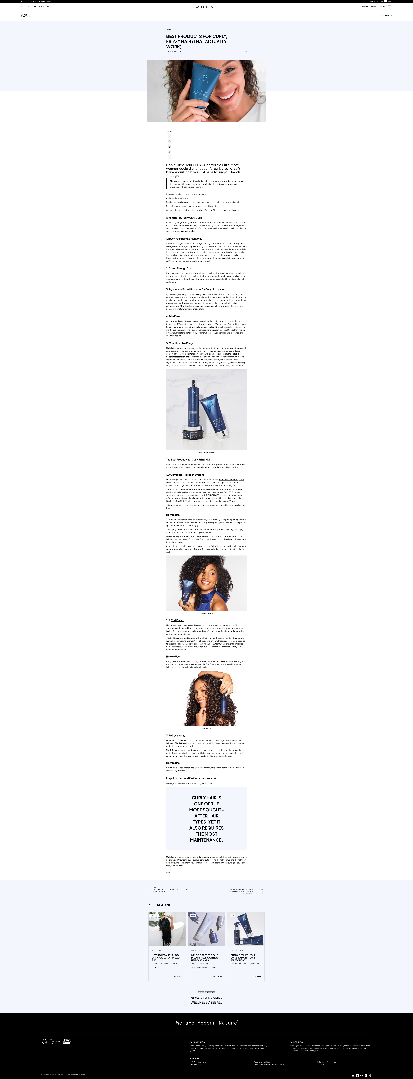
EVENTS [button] (365, 6)
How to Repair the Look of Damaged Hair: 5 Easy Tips (166, 958)
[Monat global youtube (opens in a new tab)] (361, 1075)
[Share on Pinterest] (169, 146)
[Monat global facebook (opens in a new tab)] (356, 1075)
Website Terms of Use (262, 1062)
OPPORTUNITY (38, 6)
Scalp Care (204, 964)
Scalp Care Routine (200, 967)
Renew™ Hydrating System (206, 452)
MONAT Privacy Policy (198, 1062)
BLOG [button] (382, 6)
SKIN (216, 998)
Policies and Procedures (326, 1062)
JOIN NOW (34, 1)
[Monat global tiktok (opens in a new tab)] (369, 1075)
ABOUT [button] (374, 6)
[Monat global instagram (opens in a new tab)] (352, 1075)
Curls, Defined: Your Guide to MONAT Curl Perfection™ (243, 958)
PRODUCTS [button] (25, 6)
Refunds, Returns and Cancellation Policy (270, 1064)
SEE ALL (216, 1002)
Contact (320, 1064)
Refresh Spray (177, 735)
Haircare (164, 964)
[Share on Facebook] (169, 141)
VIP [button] (47, 6)
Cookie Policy (195, 1064)
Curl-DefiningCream (206, 613)
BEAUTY (155, 964)
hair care (156, 967)
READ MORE (178, 977)
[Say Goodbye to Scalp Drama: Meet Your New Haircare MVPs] (206, 929)
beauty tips (236, 964)
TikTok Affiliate (46, 1)
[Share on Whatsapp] (169, 157)
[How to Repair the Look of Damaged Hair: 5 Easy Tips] (167, 929)
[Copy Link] (169, 152)
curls (246, 964)
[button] (389, 1)
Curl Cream (177, 620)
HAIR (169, 30)
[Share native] (169, 136)
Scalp (194, 964)
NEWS (195, 998)
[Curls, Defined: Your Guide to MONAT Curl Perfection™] (245, 929)
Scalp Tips (175, 964)
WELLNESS (199, 1002)
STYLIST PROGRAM (376, 1)
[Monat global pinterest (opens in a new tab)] (365, 1075)
